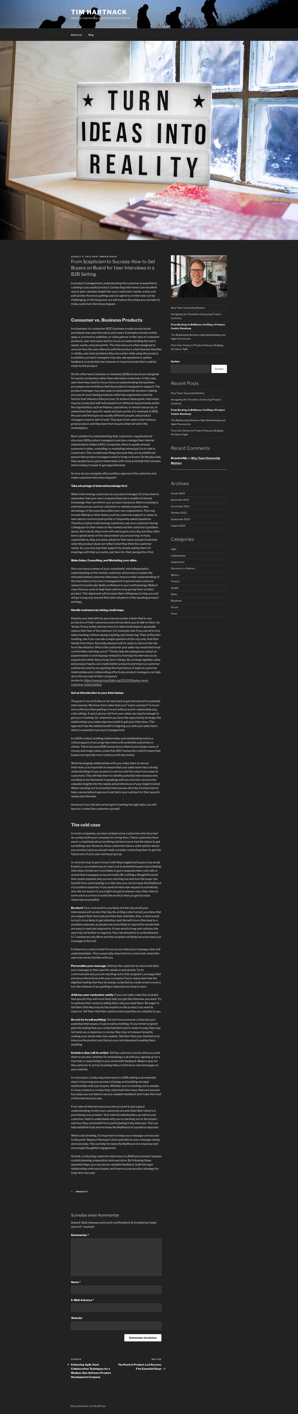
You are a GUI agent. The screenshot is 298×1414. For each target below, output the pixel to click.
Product (82, 1191)
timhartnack (107, 256)
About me (76, 34)
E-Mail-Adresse (82, 1300)
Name (76, 1282)
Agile (173, 549)
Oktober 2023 (179, 512)
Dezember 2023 (180, 499)
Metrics (175, 574)
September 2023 (180, 519)
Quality (175, 587)
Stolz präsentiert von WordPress (88, 1406)
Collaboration (178, 555)
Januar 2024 (178, 493)
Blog (91, 34)
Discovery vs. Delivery (183, 568)
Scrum (174, 607)
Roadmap (176, 600)
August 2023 (178, 525)
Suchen (175, 361)
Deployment (177, 561)
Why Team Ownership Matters (188, 307)
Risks (174, 594)
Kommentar (80, 1235)
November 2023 (180, 506)
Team (174, 613)
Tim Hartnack (99, 12)
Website (76, 1318)
